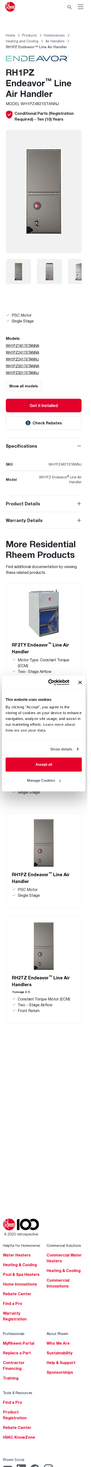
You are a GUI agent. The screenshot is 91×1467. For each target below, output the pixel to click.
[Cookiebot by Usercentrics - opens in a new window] (51, 682)
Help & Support (61, 1362)
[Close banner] (80, 682)
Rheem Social (13, 1460)
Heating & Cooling (20, 1264)
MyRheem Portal (18, 1343)
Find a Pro (12, 1303)
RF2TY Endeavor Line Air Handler (40, 648)
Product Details (23, 503)
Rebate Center (17, 1293)
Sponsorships (60, 1372)
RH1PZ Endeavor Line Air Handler (41, 877)
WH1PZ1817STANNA (22, 345)
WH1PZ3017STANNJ (22, 373)
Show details (61, 749)
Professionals (14, 1334)
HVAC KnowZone (19, 1437)
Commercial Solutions (64, 1245)
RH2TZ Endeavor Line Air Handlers (41, 981)
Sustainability (59, 1352)
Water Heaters (17, 1255)
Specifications (21, 446)
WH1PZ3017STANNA (22, 366)
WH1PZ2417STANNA (22, 352)
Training (10, 1378)
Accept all (43, 764)
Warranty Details (24, 520)
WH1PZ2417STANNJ (22, 359)
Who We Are (58, 1343)
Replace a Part (17, 1352)
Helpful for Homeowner (21, 1245)
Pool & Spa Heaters (21, 1274)
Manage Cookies (41, 780)
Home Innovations (20, 1284)
